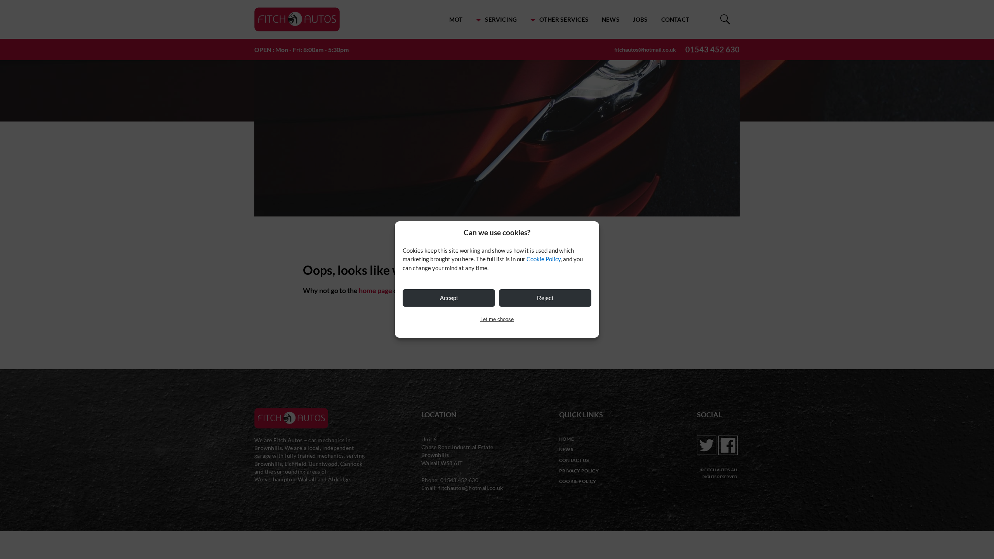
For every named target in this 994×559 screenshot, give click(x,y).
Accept (449, 298)
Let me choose (497, 319)
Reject (545, 298)
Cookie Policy (544, 258)
